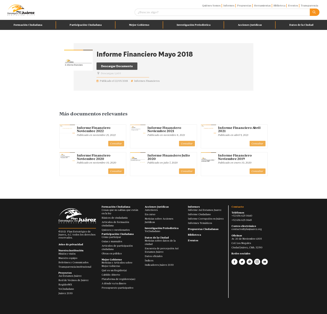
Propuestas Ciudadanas (203, 229)
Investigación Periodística (193, 24)
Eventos (293, 5)
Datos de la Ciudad (301, 24)
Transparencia (309, 5)
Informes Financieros (147, 80)
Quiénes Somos (211, 5)
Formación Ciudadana (28, 24)
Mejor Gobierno (139, 24)
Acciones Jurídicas (250, 24)
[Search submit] (314, 12)
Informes (228, 5)
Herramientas (262, 5)
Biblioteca (279, 5)
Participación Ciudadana (86, 24)
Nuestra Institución (70, 250)
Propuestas (244, 5)
